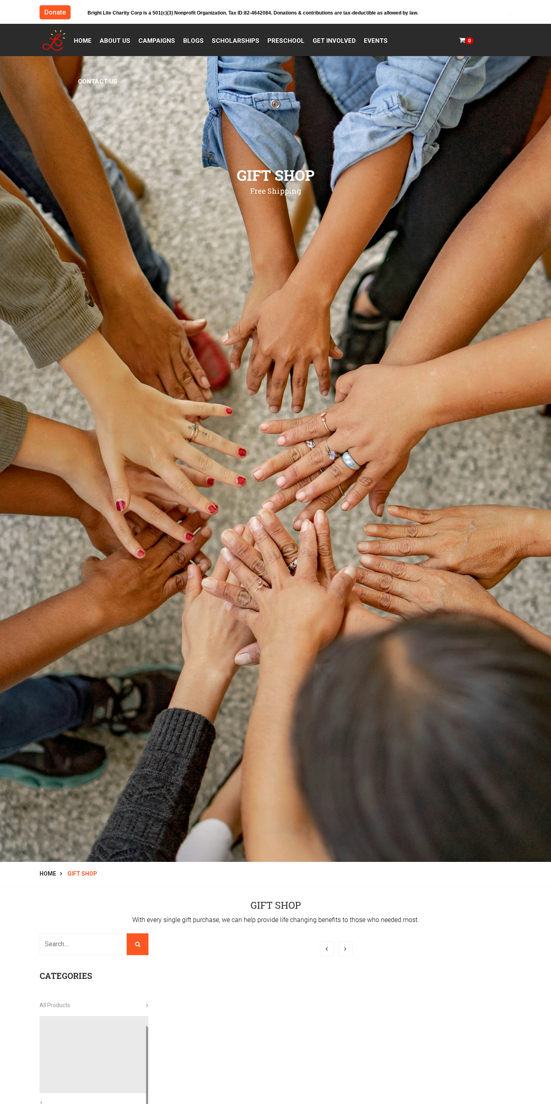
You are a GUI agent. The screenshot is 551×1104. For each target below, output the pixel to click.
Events (376, 40)
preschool (286, 40)
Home (83, 40)
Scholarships (235, 40)
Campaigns (156, 40)
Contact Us (97, 81)
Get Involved (334, 40)
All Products (55, 1005)
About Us (115, 40)
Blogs (193, 40)
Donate (55, 12)
